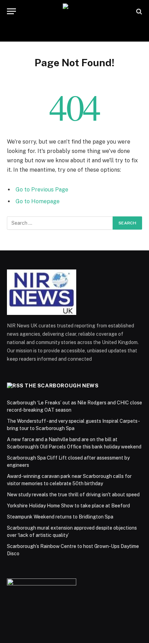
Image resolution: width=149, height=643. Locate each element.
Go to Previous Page (42, 189)
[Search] (138, 11)
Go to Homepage (38, 201)
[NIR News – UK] (74, 11)
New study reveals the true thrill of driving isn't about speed (73, 494)
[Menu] (11, 11)
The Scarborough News (61, 385)
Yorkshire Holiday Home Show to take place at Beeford (68, 505)
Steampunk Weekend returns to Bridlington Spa (60, 517)
